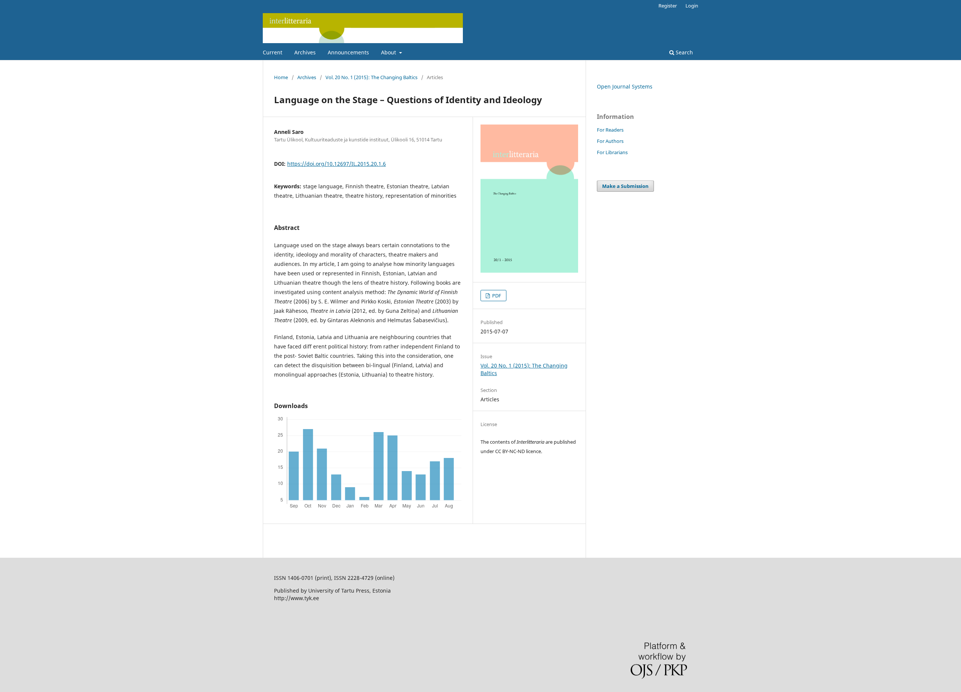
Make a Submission (625, 186)
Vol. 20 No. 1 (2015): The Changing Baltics (371, 77)
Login (691, 5)
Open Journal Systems (624, 86)
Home (281, 77)
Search (683, 52)
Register (667, 5)
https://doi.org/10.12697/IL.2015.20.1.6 (336, 163)
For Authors (610, 141)
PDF (496, 295)
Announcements (348, 52)
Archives (305, 52)
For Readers (610, 129)
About (389, 52)
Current (272, 52)
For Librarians (612, 152)
